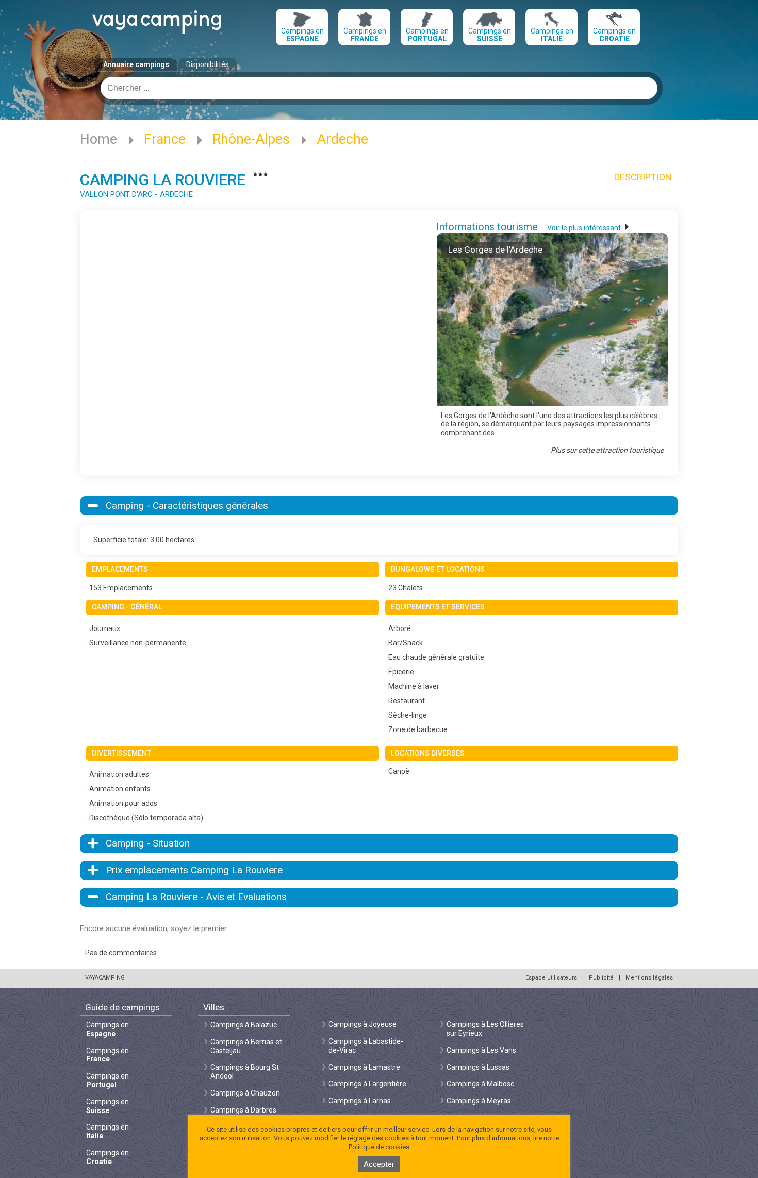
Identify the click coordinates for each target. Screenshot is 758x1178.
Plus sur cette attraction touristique (607, 450)
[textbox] (379, 88)
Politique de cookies (379, 1147)
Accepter (379, 1164)
